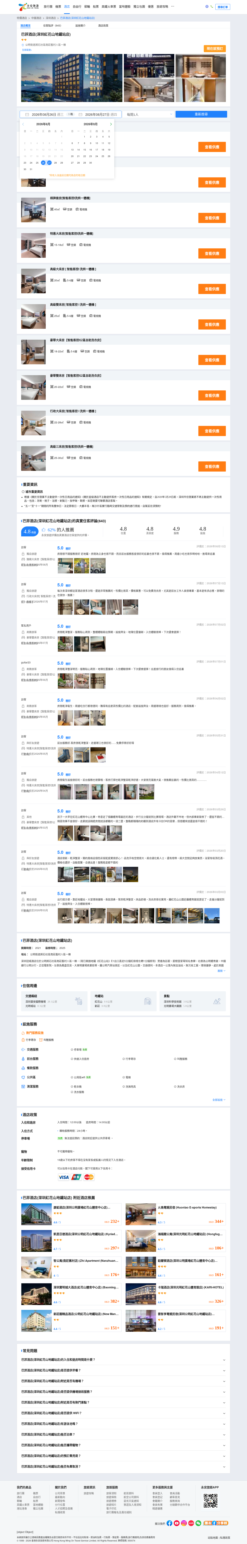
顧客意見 (175, 1497)
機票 (58, 6)
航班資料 (129, 1493)
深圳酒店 (51, 18)
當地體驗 (125, 6)
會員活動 (175, 1493)
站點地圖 (213, 1537)
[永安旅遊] (28, 7)
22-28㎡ (58, 422)
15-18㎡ (58, 245)
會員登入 (157, 1493)
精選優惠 (157, 1508)
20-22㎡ (58, 387)
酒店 (67, 6)
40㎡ (57, 209)
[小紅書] (191, 1523)
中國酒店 (36, 18)
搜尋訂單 (223, 7)
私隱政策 (60, 1512)
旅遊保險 (111, 1497)
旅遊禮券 (111, 1501)
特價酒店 (22, 18)
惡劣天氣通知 (131, 1501)
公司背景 (60, 1493)
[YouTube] (177, 1523)
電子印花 (111, 1508)
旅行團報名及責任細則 (119, 1512)
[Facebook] (169, 1523)
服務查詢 (175, 1501)
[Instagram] (184, 1523)
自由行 (77, 6)
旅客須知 (111, 1493)
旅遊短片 (111, 1504)
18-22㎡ (58, 351)
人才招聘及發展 (64, 1508)
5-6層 (70, 280)
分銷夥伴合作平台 (180, 1504)
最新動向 (60, 1497)
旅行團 (48, 6)
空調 (69, 209)
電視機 (83, 209)
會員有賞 (157, 1504)
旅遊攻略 (162, 6)
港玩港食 (22, 1508)
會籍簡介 (157, 1501)
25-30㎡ (58, 458)
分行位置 (60, 1504)
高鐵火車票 (109, 6)
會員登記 (157, 1497)
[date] (45, 114)
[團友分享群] (216, 1523)
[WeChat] (198, 1523)
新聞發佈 (60, 1501)
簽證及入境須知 (132, 1504)
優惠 (151, 6)
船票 (96, 6)
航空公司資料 (131, 1497)
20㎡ (57, 280)
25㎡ (57, 316)
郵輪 (87, 6)
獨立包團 (139, 6)
